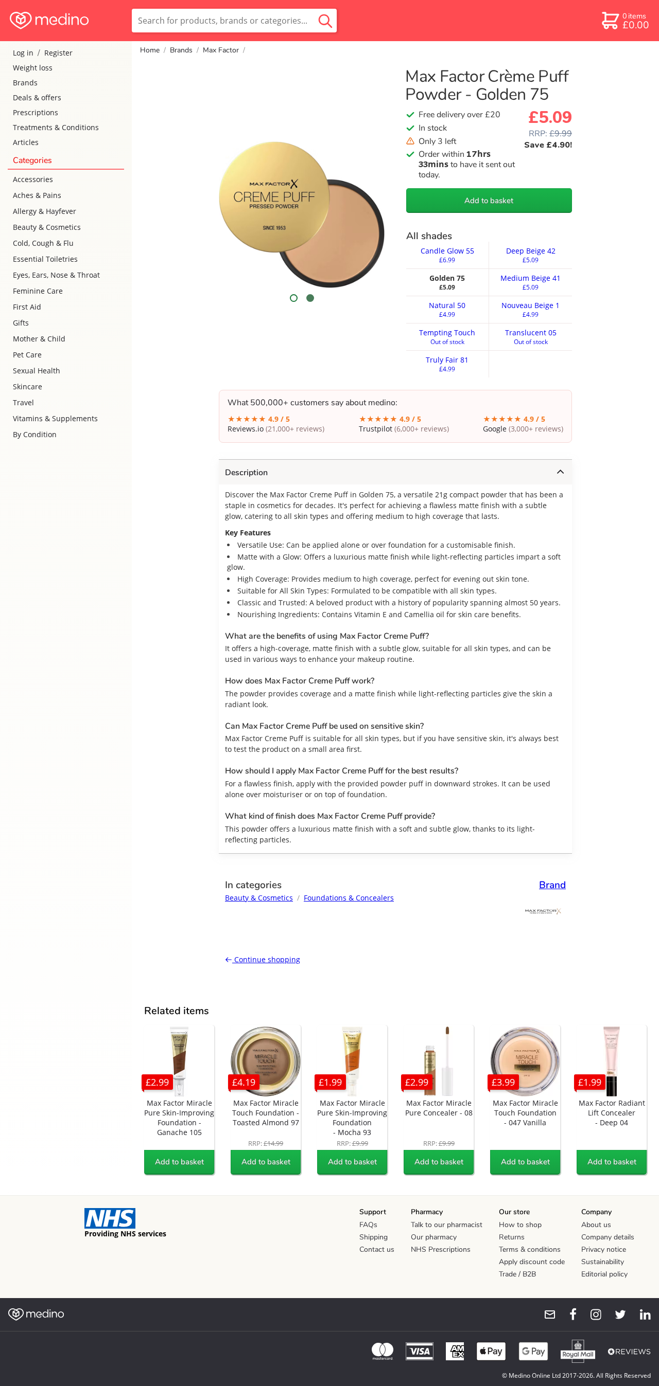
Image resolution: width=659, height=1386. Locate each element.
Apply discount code (532, 1262)
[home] (65, 20)
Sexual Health (36, 370)
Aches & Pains (37, 195)
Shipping (373, 1237)
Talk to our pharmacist (446, 1225)
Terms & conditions (530, 1249)
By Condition (35, 434)
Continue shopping (266, 959)
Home (150, 50)
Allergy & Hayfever (44, 211)
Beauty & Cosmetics (47, 227)
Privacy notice (603, 1249)
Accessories (33, 179)
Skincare (27, 386)
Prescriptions (35, 112)
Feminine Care (38, 291)
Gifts (21, 323)
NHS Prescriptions (441, 1249)
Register (58, 53)
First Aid (27, 307)
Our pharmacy (434, 1237)
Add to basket (488, 200)
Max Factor (221, 50)
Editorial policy (604, 1274)
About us (596, 1225)
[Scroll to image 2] (310, 298)
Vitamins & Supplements (55, 418)
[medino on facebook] (566, 1314)
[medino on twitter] (615, 1314)
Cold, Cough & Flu (43, 243)
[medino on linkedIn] (640, 1314)
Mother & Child (39, 339)
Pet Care (27, 354)
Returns (512, 1237)
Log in (23, 53)
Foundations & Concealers (349, 898)
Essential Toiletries (45, 259)
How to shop (520, 1225)
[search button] (325, 20)
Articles (26, 142)
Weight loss (33, 68)
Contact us (376, 1249)
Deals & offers (37, 97)
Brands (25, 82)
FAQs (368, 1225)
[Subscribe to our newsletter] (545, 1314)
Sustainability (602, 1262)
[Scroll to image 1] (294, 298)
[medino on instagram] (591, 1314)
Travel (23, 402)
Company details (607, 1237)
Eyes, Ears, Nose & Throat (56, 275)
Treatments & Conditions (56, 127)
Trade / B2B (517, 1274)
